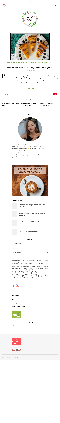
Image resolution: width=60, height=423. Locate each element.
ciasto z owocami (43, 265)
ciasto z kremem (33, 265)
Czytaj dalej (30, 88)
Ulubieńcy (28, 273)
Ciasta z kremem (22, 62)
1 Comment (32, 71)
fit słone (24, 268)
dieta (18, 266)
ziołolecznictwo (30, 277)
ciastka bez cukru (28, 262)
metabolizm (25, 270)
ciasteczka (15, 262)
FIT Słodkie (45, 62)
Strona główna (16, 303)
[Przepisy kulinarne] (30, 314)
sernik (22, 273)
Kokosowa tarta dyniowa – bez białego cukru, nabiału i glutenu (30, 67)
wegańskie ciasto (43, 273)
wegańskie (35, 273)
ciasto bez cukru (39, 262)
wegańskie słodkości (20, 274)
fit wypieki (31, 268)
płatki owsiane (26, 271)
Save (56, 94)
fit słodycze (16, 268)
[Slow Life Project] (4, 5)
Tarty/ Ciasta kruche (28, 64)
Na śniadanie (34, 270)
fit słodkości (44, 266)
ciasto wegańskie (23, 265)
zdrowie (19, 277)
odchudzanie (16, 271)
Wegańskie (40, 64)
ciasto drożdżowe (39, 263)
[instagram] (30, 1)
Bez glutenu (11, 62)
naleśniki (41, 270)
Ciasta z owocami (34, 62)
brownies (35, 260)
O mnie (14, 299)
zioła (23, 277)
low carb (18, 270)
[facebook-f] (53, 357)
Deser (13, 266)
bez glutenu (22, 260)
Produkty (34, 271)
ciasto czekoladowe (26, 263)
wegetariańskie (16, 276)
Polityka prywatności (18, 306)
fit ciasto (30, 266)
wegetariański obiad (40, 274)
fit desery (37, 266)
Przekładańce (15, 273)
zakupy (41, 276)
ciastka (20, 262)
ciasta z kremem (43, 260)
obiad (46, 270)
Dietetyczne (23, 266)
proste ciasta (43, 271)
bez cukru (15, 260)
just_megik (7, 94)
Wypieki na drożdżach (30, 276)
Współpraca (15, 295)
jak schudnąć (39, 268)
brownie (29, 260)
